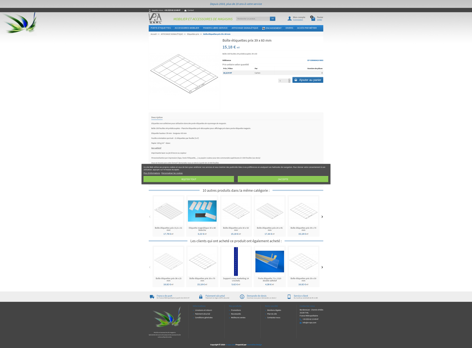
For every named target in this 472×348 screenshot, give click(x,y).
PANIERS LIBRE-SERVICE (215, 28)
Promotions (236, 310)
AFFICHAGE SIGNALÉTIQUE (245, 28)
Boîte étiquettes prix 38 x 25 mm (168, 279)
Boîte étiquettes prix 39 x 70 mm (303, 228)
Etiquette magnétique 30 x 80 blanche (202, 228)
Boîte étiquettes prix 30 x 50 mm (236, 228)
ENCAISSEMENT (273, 28)
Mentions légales (274, 310)
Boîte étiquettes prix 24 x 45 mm (270, 228)
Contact (190, 10)
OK (272, 19)
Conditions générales (204, 317)
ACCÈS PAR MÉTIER (307, 28)
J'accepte (283, 179)
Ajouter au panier (310, 80)
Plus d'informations (152, 173)
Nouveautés (236, 314)
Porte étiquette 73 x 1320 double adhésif (269, 279)
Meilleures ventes (238, 317)
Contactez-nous (273, 317)
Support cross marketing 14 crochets (236, 279)
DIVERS (289, 28)
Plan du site (272, 314)
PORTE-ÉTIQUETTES (161, 28)
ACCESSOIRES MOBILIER (187, 28)
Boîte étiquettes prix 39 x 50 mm (303, 279)
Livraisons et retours (203, 310)
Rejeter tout (188, 179)
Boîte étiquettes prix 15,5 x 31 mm (168, 228)
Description (157, 117)
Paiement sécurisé (202, 314)
